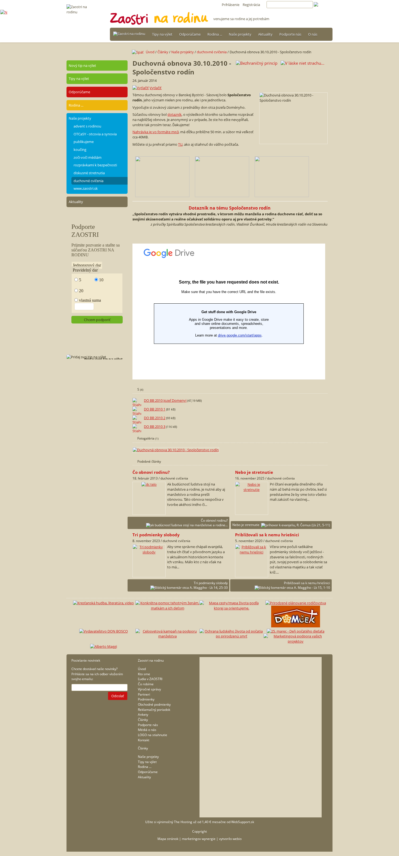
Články (162, 51)
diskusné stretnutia (89, 172)
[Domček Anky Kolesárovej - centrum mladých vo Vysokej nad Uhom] (295, 626)
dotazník (174, 114)
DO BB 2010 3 (154, 426)
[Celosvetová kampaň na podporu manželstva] (167, 636)
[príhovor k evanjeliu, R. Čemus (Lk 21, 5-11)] (251, 489)
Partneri (144, 694)
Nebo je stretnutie (245, 524)
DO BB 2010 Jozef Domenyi (165, 400)
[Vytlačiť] (140, 87)
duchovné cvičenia (88, 180)
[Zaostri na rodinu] (129, 34)
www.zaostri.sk (86, 188)
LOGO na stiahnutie (152, 735)
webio (237, 838)
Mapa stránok (167, 838)
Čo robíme (146, 684)
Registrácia (251, 4)
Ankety (143, 714)
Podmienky (146, 699)
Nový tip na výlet (82, 65)
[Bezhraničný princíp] (256, 63)
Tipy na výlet (162, 34)
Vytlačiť (156, 87)
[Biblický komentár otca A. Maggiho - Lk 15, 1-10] (251, 552)
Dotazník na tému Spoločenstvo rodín (230, 208)
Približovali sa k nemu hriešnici (307, 583)
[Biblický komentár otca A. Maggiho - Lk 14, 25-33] (149, 552)
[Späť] (139, 51)
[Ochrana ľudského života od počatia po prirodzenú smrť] (231, 636)
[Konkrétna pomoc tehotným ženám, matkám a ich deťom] (167, 608)
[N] (3, 12)
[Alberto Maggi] (103, 646)
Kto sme (144, 674)
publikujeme (84, 141)
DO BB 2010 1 (154, 409)
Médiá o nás (147, 729)
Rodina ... (214, 34)
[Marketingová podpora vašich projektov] (296, 641)
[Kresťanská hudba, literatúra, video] (103, 602)
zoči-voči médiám (88, 157)
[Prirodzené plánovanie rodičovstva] (295, 602)
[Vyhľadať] (323, 4)
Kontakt (143, 740)
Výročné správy (149, 689)
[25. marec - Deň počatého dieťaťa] (295, 631)
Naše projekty (240, 34)
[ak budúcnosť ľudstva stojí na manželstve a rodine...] (149, 484)
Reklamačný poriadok (154, 709)
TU (180, 144)
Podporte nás (290, 34)
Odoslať (117, 695)
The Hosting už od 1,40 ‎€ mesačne (200, 822)
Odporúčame (190, 34)
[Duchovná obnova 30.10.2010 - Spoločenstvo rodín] (176, 449)
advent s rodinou (87, 126)
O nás (312, 34)
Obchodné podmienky (154, 704)
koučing (80, 149)
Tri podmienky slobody (211, 583)
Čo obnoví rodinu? (214, 520)
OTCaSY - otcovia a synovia (95, 134)
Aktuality (265, 34)
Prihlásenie (230, 4)
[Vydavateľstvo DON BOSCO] (103, 631)
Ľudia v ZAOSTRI (150, 679)
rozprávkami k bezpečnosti (95, 165)
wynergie (209, 838)
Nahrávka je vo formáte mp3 (155, 131)
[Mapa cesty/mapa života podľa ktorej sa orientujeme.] (231, 608)
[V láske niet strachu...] (302, 63)
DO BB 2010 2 (154, 417)
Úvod (150, 51)
